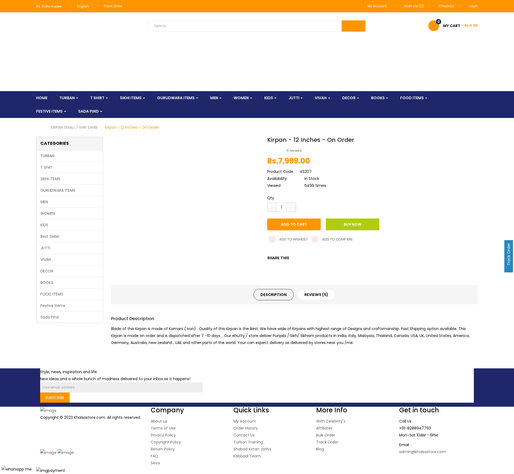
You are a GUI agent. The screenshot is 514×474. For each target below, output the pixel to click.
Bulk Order (325, 435)
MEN (44, 202)
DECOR (46, 271)
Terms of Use (163, 428)
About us (159, 421)
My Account (244, 421)
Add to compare (337, 239)
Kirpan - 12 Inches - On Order (132, 127)
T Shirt (46, 167)
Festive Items (52, 305)
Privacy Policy (163, 435)
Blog (320, 449)
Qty (270, 198)
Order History (245, 428)
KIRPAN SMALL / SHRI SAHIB (74, 127)
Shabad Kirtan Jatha (252, 449)
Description (273, 294)
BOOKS (46, 282)
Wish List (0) (413, 6)
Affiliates (324, 428)
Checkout (446, 6)
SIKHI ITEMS (50, 179)
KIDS (44, 225)
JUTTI (45, 248)
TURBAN (47, 155)
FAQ (154, 456)
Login (473, 6)
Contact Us (244, 435)
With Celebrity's (330, 421)
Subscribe (55, 397)
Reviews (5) (316, 294)
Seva (155, 463)
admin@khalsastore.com (422, 451)
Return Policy (163, 449)
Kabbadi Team (247, 456)
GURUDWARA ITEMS (57, 190)
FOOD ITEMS (51, 294)
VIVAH (45, 259)
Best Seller (49, 236)
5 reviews (294, 150)
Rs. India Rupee (49, 6)
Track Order (113, 6)
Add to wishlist (293, 239)
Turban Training (248, 442)
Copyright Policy (166, 442)
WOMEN (47, 213)
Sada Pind (49, 317)
